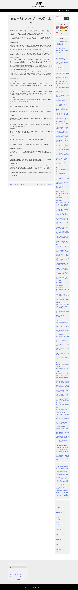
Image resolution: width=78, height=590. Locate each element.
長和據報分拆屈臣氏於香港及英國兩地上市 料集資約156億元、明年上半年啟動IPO (62, 306)
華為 (67, 488)
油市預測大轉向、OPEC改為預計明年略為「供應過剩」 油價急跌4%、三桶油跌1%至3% (62, 390)
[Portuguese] (59, 30)
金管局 (64, 492)
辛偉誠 (67, 490)
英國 (65, 489)
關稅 (67, 492)
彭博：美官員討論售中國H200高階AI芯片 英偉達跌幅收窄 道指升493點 (62, 353)
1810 (60, 464)
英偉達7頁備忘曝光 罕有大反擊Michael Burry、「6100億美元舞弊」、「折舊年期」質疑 (62, 120)
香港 (63, 494)
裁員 (60, 490)
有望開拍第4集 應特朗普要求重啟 (62, 81)
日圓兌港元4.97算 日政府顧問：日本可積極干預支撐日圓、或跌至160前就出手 (62, 238)
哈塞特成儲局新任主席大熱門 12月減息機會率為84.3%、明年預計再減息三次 (62, 140)
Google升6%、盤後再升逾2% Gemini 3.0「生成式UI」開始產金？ (62, 214)
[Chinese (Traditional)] (62, 27)
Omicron (67, 468)
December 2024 (59, 534)
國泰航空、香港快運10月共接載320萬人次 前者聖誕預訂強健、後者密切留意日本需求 (62, 227)
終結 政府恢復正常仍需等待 (61, 412)
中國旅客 (66, 471)
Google (66, 466)
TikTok (63, 470)
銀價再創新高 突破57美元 (61, 55)
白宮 (67, 485)
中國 (61, 471)
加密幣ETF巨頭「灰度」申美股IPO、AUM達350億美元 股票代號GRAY (62, 274)
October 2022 (58, 549)
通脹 (57, 492)
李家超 (60, 480)
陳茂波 (62, 494)
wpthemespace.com (49, 587)
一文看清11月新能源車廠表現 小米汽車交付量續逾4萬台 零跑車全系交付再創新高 (62, 43)
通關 (58, 492)
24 (25, 574)
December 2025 (59, 504)
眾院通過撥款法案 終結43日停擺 (62, 426)
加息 (67, 474)
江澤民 (58, 481)
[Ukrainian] (68, 30)
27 (15, 576)
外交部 (61, 477)
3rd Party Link (65, 10)
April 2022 (58, 551)
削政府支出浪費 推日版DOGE (61, 173)
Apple (68, 464)
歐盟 (64, 480)
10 (25, 571)
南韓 (61, 475)
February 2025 (58, 529)
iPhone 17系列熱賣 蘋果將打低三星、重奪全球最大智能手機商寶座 (62, 149)
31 (25, 576)
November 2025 (59, 507)
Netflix (62, 468)
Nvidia (64, 468)
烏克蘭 (58, 485)
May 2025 (58, 522)
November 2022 (59, 546)
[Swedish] (64, 30)
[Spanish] (62, 30)
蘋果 (58, 490)
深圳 (64, 481)
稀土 (57, 487)
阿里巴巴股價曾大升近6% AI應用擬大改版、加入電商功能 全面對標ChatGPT (62, 370)
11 (10, 572)
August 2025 (58, 514)
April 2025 (58, 524)
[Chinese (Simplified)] (60, 27)
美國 (61, 487)
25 (10, 576)
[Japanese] (66, 28)
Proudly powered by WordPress (31, 587)
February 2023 (58, 539)
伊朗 (58, 474)
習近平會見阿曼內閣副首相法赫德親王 (44, 184)
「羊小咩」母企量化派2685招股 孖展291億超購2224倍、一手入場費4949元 (62, 311)
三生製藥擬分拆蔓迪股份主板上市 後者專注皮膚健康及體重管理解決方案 (63, 289)
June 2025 (58, 519)
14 (17, 572)
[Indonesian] (62, 28)
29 (20, 576)
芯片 (60, 488)
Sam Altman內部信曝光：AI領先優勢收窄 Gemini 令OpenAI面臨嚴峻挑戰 (62, 243)
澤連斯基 (64, 483)
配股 (60, 492)
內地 (65, 474)
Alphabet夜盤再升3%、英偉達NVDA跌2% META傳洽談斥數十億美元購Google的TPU (62, 209)
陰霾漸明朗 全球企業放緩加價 (61, 176)
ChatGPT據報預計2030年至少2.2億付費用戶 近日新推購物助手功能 (62, 154)
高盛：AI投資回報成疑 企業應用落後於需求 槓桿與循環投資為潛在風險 (62, 406)
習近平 (66, 487)
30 (22, 576)
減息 (67, 481)
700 (56, 464)
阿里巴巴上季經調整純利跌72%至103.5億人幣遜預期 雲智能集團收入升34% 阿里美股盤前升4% (62, 204)
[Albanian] (57, 27)
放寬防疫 (57, 478)
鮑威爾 (65, 495)
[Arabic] (59, 27)
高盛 (62, 495)
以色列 (67, 472)
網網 (39, 3)
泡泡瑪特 (60, 481)
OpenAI (57, 469)
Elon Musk (61, 466)
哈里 (57, 477)
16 (22, 572)
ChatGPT (58, 466)
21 (17, 574)
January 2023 (58, 542)
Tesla (60, 469)
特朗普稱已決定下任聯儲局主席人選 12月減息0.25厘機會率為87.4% (62, 52)
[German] (60, 28)
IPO (57, 468)
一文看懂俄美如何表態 (60, 334)
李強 (62, 480)
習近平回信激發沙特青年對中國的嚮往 (17, 184)
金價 (62, 492)
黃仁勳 (67, 495)
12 (12, 572)
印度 (63, 475)
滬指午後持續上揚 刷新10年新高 (62, 377)
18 (10, 574)
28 (17, 576)
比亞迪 (67, 480)
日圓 (65, 478)
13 (15, 572)
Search (57, 16)
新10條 (60, 478)
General (27, 178)
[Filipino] (57, 28)
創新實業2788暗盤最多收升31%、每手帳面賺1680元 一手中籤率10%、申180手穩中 (62, 301)
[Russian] (60, 30)
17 (25, 572)
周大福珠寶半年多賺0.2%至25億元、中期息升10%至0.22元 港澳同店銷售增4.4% (62, 199)
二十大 (58, 472)
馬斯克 (66, 494)
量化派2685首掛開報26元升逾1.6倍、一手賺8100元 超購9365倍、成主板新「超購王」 (62, 104)
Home (59, 10)
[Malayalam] (57, 30)
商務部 (59, 477)
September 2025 (59, 512)
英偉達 (63, 489)
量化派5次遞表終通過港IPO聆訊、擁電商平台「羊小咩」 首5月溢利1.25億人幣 (62, 279)
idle (34, 27)
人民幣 (64, 472)
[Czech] (64, 27)
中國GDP (63, 471)
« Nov (17, 579)
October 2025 (58, 509)
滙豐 (61, 483)
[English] (68, 27)
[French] (59, 28)
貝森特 (64, 490)
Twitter (66, 470)
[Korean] (68, 28)
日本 (67, 478)
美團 (63, 487)
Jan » (19, 579)
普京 (57, 480)
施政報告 (62, 478)
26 (12, 576)
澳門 (67, 483)
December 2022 (59, 544)
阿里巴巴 (59, 494)
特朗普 (62, 485)
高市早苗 (60, 495)
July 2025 (58, 517)
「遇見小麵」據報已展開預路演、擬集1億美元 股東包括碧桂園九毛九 (62, 265)
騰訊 (57, 495)
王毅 (65, 485)
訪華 (62, 490)
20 (15, 574)
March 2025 (58, 527)
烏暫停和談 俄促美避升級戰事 (61, 409)
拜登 (67, 477)
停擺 (63, 474)
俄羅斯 (60, 474)
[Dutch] (66, 27)
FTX (64, 466)
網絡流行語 (38, 178)
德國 (65, 477)
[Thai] (66, 30)
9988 (62, 464)
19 (12, 574)
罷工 (59, 487)
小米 (63, 477)
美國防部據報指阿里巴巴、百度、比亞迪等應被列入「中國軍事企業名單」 (62, 115)
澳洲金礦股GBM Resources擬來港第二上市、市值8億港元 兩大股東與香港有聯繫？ (62, 259)
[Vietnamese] (57, 32)
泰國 (63, 481)
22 (20, 574)
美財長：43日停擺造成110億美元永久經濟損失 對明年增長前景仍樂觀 (62, 232)
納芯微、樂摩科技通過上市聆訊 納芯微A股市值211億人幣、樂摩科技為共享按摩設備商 (62, 284)
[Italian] (64, 28)
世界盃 (58, 471)
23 (22, 574)
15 (20, 572)
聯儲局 (57, 489)
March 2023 (58, 537)
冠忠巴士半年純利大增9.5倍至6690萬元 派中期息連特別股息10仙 (62, 109)
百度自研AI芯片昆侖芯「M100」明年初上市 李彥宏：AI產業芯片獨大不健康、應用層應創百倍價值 (62, 381)
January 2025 (58, 532)
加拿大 (57, 475)
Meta (60, 468)
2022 (35, 178)
